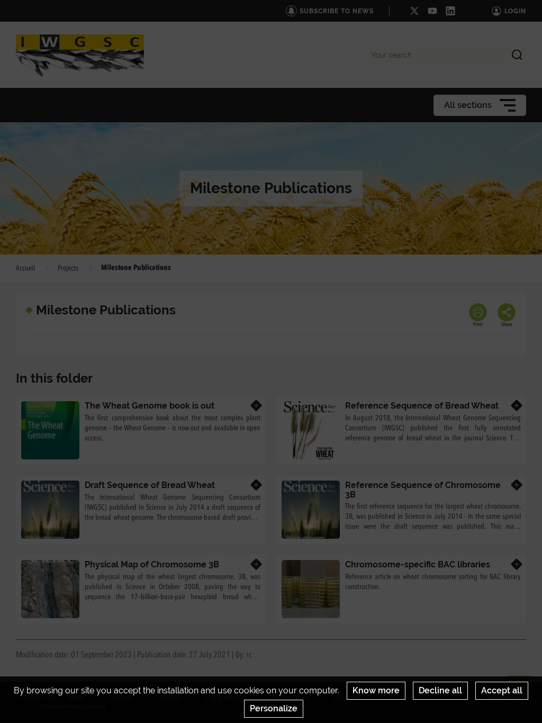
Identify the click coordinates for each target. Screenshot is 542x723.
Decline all (440, 690)
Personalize (273, 708)
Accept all (501, 690)
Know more (376, 690)
